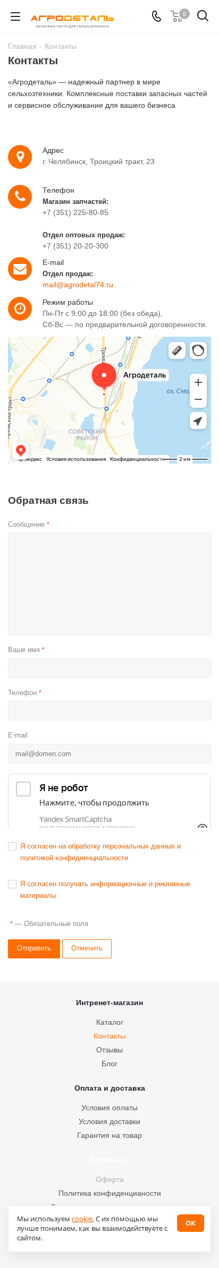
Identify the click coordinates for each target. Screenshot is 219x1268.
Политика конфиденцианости (109, 1193)
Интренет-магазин (109, 1002)
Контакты (109, 1036)
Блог (109, 1063)
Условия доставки (109, 1121)
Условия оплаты (109, 1107)
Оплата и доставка (109, 1088)
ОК (191, 1223)
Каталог (109, 1022)
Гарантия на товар (109, 1135)
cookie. (83, 1218)
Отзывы (109, 1050)
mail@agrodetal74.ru (78, 284)
